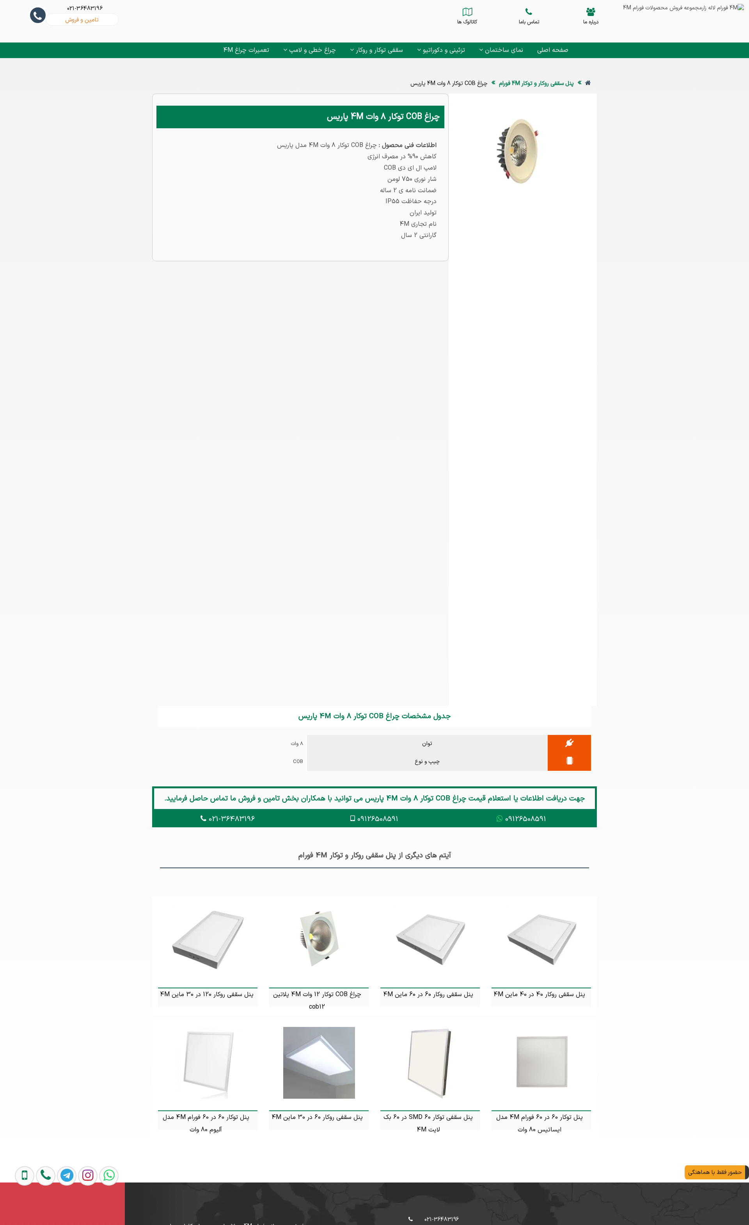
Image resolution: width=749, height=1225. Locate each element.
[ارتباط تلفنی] (37, 1208)
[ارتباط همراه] (17, 1208)
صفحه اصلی (552, 50)
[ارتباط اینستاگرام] (79, 1208)
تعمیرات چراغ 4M (246, 50)
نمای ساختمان (503, 50)
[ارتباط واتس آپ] (100, 1208)
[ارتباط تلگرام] (58, 1208)
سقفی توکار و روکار (378, 50)
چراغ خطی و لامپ (311, 50)
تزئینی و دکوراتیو (443, 50)
